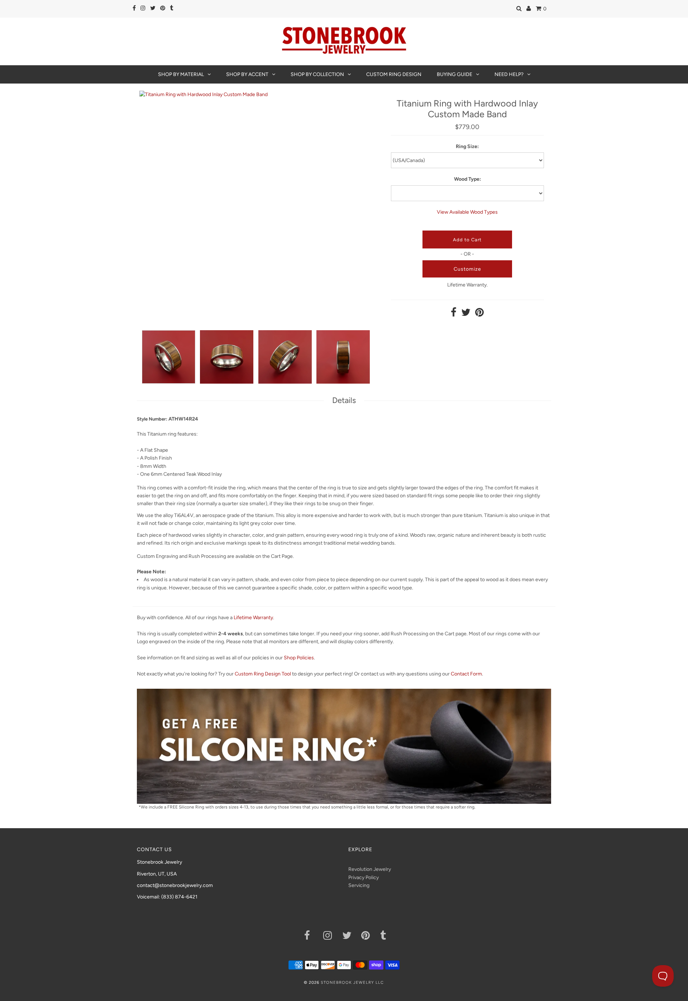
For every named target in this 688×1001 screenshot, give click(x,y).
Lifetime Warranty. (467, 285)
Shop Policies (299, 658)
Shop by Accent (247, 74)
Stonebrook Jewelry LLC (352, 982)
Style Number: (152, 419)
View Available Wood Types (467, 212)
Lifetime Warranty (253, 618)
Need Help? (509, 74)
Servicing (358, 885)
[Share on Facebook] (454, 314)
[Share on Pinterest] (479, 314)
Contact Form (466, 674)
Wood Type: (467, 179)
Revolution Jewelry (369, 869)
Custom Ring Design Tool (263, 674)
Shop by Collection (317, 74)
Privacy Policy (363, 877)
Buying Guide (454, 74)
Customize (467, 269)
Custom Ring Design (393, 74)
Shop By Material (181, 74)
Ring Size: (467, 146)
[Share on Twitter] (465, 314)
